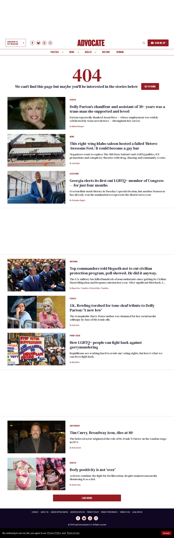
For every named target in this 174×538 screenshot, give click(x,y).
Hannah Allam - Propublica (99, 288)
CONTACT (35, 512)
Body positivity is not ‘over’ (93, 469)
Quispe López (76, 485)
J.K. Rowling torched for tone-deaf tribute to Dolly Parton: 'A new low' (112, 308)
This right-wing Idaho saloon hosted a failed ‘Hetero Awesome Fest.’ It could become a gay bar (113, 146)
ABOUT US (44, 512)
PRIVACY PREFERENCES (109, 512)
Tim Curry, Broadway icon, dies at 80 (101, 432)
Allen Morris (76, 362)
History (106, 52)
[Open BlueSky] (38, 43)
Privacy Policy (54, 533)
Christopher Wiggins (78, 200)
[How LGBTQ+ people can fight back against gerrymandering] (36, 349)
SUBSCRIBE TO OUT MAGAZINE (12, 43)
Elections (74, 174)
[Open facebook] (32, 43)
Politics (55, 52)
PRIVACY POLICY (93, 512)
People (73, 100)
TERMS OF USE (125, 512)
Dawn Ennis (75, 325)
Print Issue (75, 335)
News (71, 52)
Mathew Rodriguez (78, 126)
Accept (166, 533)
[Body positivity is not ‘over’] (36, 473)
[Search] (143, 43)
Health (88, 52)
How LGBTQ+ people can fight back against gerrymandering (106, 345)
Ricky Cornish (76, 447)
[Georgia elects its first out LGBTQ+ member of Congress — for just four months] (36, 187)
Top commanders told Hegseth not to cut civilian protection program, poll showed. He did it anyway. (113, 271)
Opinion (120, 52)
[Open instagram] (50, 43)
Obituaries (75, 426)
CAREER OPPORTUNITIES (59, 512)
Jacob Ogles (76, 163)
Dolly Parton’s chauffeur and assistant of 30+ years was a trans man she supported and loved (117, 109)
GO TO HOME (150, 86)
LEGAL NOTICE (137, 512)
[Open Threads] (44, 43)
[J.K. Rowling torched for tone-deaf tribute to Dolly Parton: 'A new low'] (36, 312)
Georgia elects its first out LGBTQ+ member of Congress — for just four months (117, 183)
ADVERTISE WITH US (77, 512)
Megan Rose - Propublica (80, 288)
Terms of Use (73, 533)
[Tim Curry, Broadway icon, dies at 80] (36, 436)
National (74, 261)
